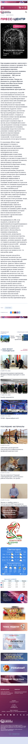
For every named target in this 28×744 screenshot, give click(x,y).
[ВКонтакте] (11, 312)
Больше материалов (24, 350)
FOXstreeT (19, 26)
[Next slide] (24, 568)
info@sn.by (14, 706)
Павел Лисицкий (18, 53)
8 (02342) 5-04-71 (14, 702)
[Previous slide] (3, 568)
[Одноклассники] (13, 312)
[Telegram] (19, 312)
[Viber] (17, 312)
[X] (15, 312)
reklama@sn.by (14, 707)
